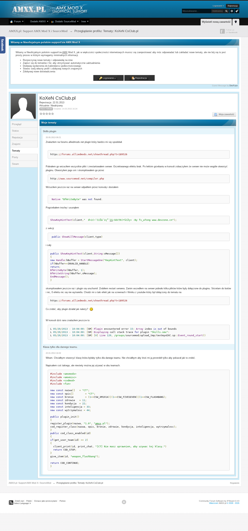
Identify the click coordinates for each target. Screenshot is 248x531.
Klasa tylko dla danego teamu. (60, 346)
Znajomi (16, 144)
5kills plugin (49, 131)
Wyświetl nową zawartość (216, 21)
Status (15, 130)
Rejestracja (233, 6)
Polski (29, 501)
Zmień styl (19, 501)
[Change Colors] (236, 11)
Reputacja (17, 137)
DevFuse (233, 85)
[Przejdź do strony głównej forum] (49, 9)
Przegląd (16, 124)
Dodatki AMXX (37, 21)
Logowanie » (218, 6)
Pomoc (63, 501)
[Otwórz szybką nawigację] (235, 21)
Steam (15, 164)
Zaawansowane (231, 11)
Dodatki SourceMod (65, 21)
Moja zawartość (225, 114)
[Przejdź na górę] (124, 502)
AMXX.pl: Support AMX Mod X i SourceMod (30, 483)
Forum (17, 21)
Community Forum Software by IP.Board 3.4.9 (219, 501)
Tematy (16, 150)
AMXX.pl (222, 503)
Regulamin (234, 483)
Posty (15, 157)
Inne (83, 21)
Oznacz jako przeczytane (45, 501)
